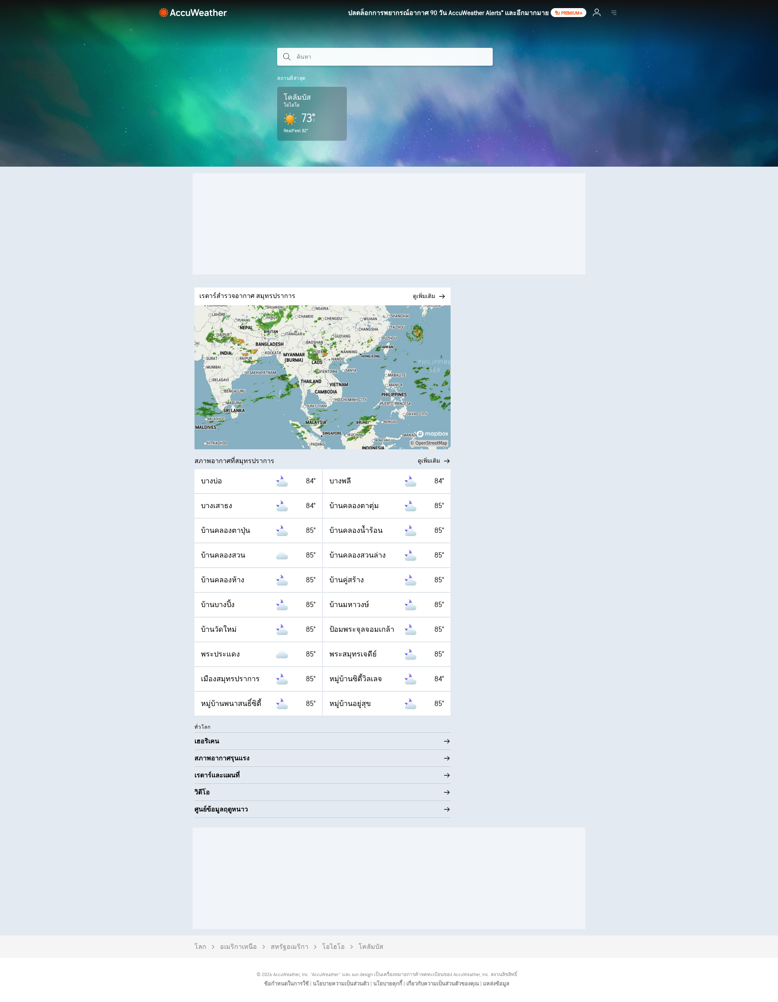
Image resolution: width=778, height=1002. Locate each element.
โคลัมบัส (371, 947)
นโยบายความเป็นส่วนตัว (341, 984)
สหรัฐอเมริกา (289, 947)
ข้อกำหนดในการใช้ (287, 984)
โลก (200, 947)
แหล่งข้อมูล (496, 984)
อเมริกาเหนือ (238, 947)
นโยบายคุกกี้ (388, 984)
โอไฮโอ (333, 947)
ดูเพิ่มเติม (429, 460)
